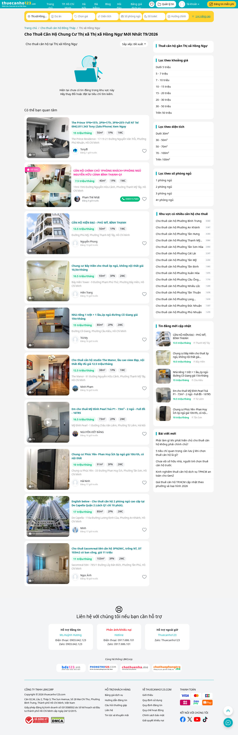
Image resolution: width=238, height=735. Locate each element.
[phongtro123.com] (103, 668)
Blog (108, 4)
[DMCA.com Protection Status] (57, 720)
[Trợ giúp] (228, 722)
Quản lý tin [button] (168, 4)
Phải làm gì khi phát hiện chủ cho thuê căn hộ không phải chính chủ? (182, 442)
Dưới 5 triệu (163, 67)
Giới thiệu (147, 695)
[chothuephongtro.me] (167, 668)
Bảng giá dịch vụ (136, 4)
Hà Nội (84, 4)
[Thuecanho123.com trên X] (189, 719)
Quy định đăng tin (152, 705)
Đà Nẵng (96, 4)
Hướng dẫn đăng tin (116, 700)
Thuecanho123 (170, 640)
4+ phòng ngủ (164, 200)
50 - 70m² (162, 146)
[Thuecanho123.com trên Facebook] (183, 719)
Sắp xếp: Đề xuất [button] (133, 44)
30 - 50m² (162, 140)
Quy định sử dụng (152, 700)
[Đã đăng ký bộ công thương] (36, 720)
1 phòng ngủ (164, 180)
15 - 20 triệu (163, 93)
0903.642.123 (78, 640)
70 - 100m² (162, 153)
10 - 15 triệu (163, 86)
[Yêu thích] (144, 151)
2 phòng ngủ (164, 186)
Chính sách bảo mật (153, 715)
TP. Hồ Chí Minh (68, 4)
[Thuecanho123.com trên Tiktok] (205, 719)
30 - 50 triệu (163, 106)
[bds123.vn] (71, 668)
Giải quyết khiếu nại (153, 720)
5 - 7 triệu (162, 73)
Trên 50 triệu (164, 112)
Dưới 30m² (162, 133)
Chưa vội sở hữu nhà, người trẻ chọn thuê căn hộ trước (182, 463)
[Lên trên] (228, 710)
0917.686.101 (126, 640)
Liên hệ (109, 710)
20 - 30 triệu (163, 99)
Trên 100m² (163, 159)
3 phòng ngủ (164, 193)
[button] (152, 4)
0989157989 (132, 199)
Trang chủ (50, 4)
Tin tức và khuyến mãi (117, 715)
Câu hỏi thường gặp (116, 705)
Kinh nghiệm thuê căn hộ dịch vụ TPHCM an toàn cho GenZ (183, 473)
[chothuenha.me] (135, 668)
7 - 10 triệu (162, 80)
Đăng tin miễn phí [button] (224, 4)
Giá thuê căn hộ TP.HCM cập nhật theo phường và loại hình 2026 (180, 484)
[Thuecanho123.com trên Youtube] (197, 719)
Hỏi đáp (119, 4)
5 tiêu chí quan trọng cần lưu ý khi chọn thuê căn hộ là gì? (181, 453)
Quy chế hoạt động (153, 710)
